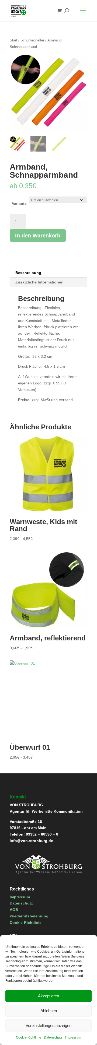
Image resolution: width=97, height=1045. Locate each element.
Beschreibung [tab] (28, 273)
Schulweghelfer (32, 40)
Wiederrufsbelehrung (29, 916)
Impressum (73, 1037)
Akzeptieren (48, 996)
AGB (14, 909)
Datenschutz (53, 1037)
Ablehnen (48, 1010)
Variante (19, 203)
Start (13, 40)
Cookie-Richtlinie (28, 1037)
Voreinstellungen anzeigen (48, 1025)
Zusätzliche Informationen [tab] (39, 282)
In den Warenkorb (37, 236)
